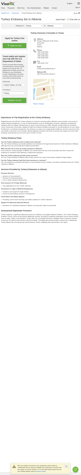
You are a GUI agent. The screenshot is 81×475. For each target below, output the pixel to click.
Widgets (46, 8)
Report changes (38, 104)
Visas (3, 8)
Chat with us (75, 19)
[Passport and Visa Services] (8, 4)
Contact (54, 8)
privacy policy (41, 471)
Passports (11, 8)
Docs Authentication (34, 8)
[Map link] (43, 89)
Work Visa (20, 8)
